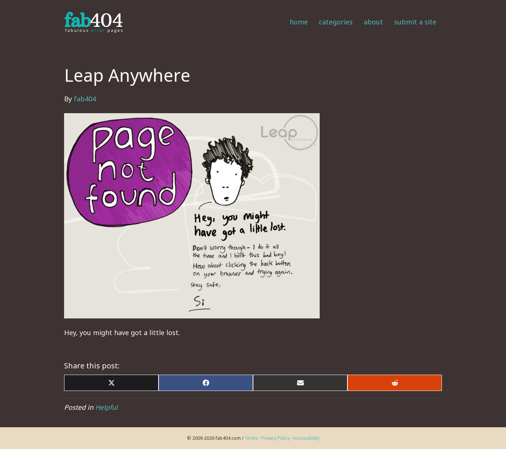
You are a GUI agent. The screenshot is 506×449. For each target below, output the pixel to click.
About (373, 21)
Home (299, 21)
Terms (251, 438)
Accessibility (306, 438)
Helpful (106, 407)
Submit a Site (415, 21)
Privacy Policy (276, 438)
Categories (336, 21)
